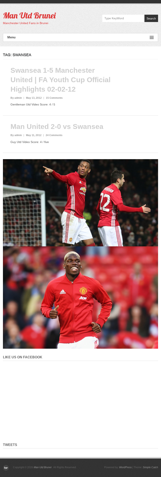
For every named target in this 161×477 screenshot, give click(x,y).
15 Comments (54, 97)
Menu (11, 37)
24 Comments (54, 135)
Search (151, 18)
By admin (16, 97)
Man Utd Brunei (29, 15)
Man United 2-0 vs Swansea (56, 126)
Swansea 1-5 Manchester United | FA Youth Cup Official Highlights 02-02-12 (60, 79)
